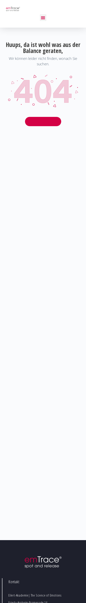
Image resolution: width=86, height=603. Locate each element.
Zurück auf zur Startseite (43, 121)
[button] (43, 17)
